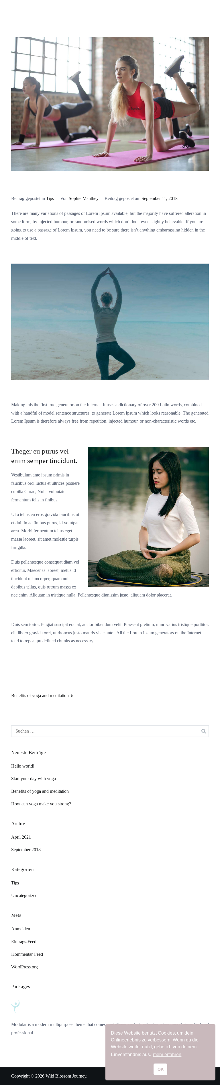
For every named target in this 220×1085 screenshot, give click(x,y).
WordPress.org (24, 966)
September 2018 (26, 849)
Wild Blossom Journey (66, 1076)
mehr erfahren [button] (167, 1054)
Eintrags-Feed (23, 941)
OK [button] (161, 1069)
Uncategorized (24, 895)
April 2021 (21, 837)
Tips (50, 198)
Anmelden (20, 928)
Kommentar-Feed (27, 954)
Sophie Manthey (84, 198)
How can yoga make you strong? (41, 803)
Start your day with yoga (33, 778)
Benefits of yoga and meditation (40, 695)
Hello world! (22, 766)
